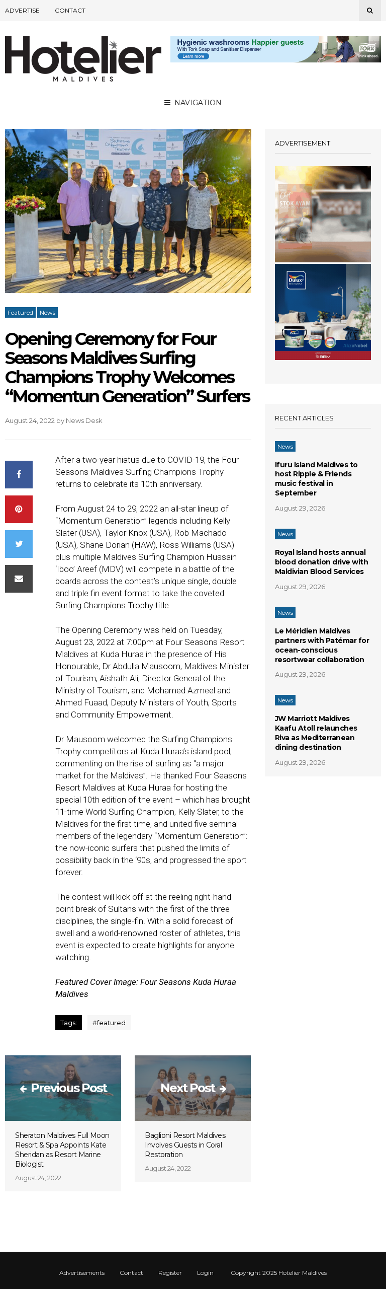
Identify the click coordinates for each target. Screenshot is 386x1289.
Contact (70, 10)
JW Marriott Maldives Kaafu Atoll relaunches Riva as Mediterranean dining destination (316, 733)
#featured (109, 1023)
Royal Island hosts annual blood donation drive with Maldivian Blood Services (321, 562)
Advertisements (82, 1273)
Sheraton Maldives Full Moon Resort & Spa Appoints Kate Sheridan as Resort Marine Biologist (62, 1150)
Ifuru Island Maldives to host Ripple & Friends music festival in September (316, 479)
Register (170, 1273)
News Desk (84, 420)
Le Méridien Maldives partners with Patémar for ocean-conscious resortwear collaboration (322, 645)
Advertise (22, 10)
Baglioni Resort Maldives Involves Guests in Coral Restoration (185, 1145)
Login (205, 1273)
